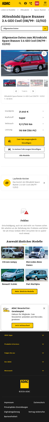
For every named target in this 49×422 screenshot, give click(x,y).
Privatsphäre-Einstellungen (16, 407)
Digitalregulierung (12, 412)
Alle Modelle (24, 155)
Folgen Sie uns (9, 353)
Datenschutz (39, 402)
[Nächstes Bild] (33, 91)
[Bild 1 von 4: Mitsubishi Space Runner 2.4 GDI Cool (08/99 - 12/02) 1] (9, 83)
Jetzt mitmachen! (22, 325)
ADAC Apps (8, 335)
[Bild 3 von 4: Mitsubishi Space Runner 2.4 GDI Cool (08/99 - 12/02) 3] (36, 83)
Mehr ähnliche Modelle (24, 291)
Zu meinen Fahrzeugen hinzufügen (26, 149)
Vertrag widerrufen (36, 412)
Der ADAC (7, 362)
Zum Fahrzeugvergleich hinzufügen (26, 141)
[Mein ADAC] (25, 3)
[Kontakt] (30, 3)
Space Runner (40, 10)
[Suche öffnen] (20, 3)
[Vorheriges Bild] (16, 91)
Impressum (9, 402)
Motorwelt (8, 371)
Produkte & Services (11, 344)
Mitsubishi (25, 10)
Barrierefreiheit (10, 416)
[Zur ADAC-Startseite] (6, 3)
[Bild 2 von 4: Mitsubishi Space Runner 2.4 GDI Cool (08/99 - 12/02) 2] (23, 83)
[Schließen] (44, 308)
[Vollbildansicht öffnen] (44, 53)
